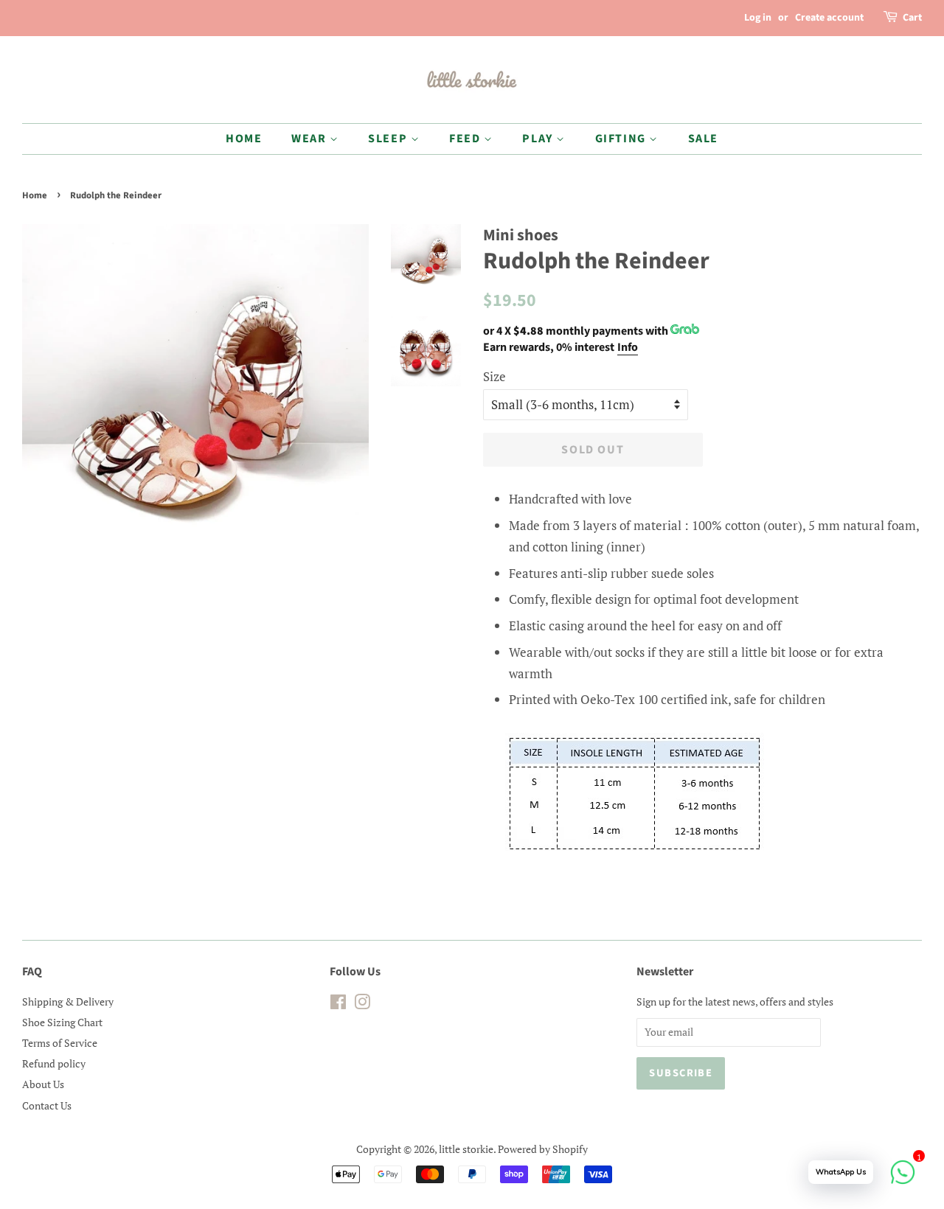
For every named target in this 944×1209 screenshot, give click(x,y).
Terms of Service (59, 1043)
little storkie (466, 1149)
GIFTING (622, 138)
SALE (703, 138)
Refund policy (54, 1063)
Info (627, 347)
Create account (829, 17)
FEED (466, 138)
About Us (43, 1084)
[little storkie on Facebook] (338, 1004)
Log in (757, 17)
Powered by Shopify (543, 1149)
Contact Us (47, 1105)
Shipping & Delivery (68, 1001)
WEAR (310, 138)
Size (494, 376)
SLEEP (389, 138)
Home (34, 195)
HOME (244, 138)
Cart (912, 17)
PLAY (539, 138)
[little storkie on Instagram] (362, 1004)
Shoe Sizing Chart (62, 1022)
